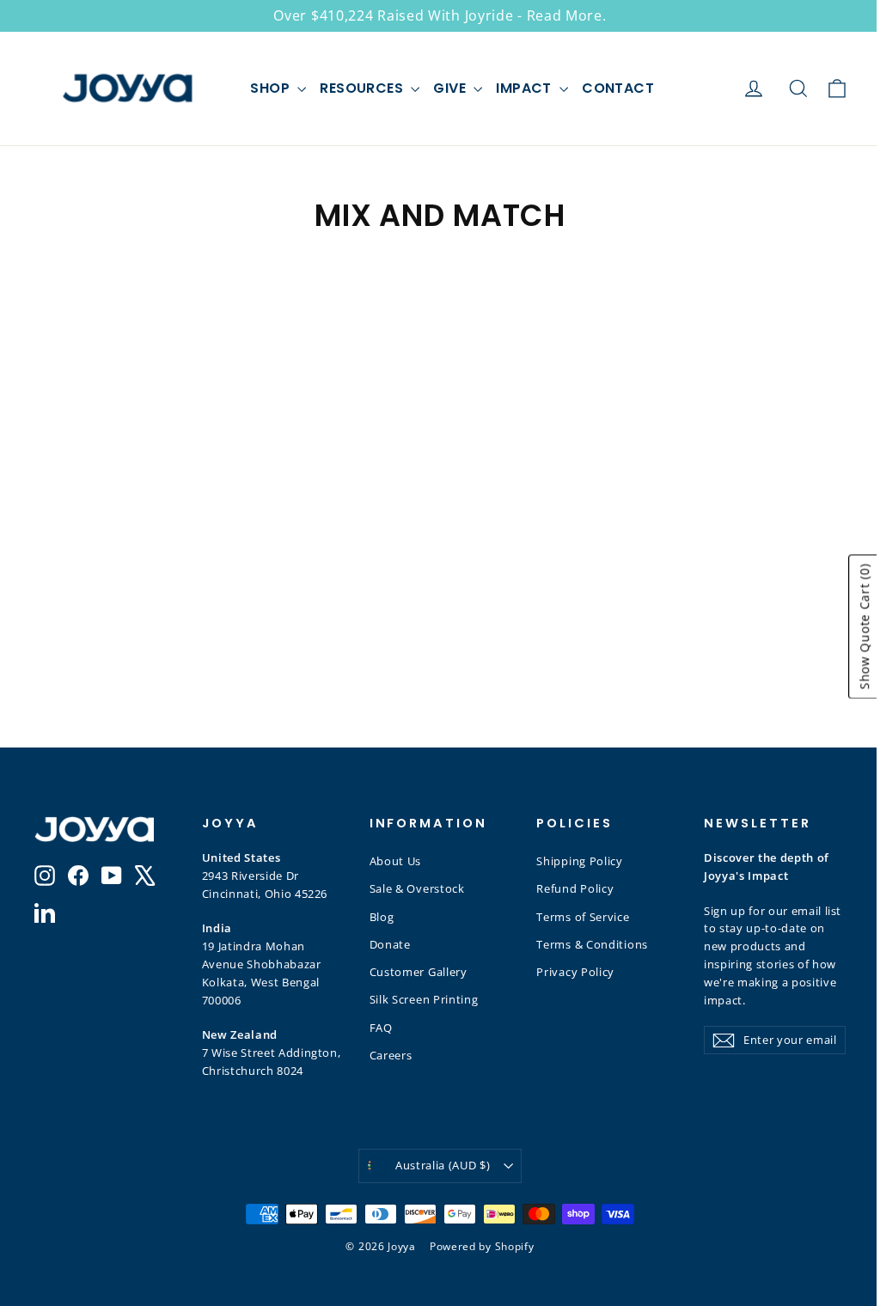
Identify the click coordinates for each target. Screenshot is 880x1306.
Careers (391, 1055)
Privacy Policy (575, 972)
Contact (618, 88)
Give (451, 88)
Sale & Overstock (417, 888)
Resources (363, 88)
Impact (525, 88)
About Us (396, 861)
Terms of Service (582, 917)
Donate (390, 944)
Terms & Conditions (592, 944)
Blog (382, 917)
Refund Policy (575, 888)
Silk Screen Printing (424, 999)
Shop (271, 88)
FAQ (381, 1027)
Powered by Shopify (482, 1246)
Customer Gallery (419, 972)
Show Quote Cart (864, 626)
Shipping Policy (579, 861)
